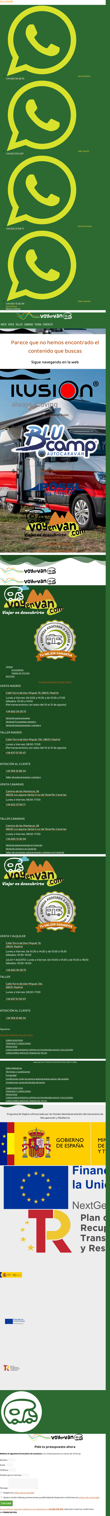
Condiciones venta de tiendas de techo (26, 1053)
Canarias (28, 324)
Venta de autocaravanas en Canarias (24, 845)
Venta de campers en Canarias (21, 849)
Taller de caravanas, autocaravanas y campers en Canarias (35, 852)
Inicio (3, 324)
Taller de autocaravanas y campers (23, 777)
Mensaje (4, 1488)
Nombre (4, 1460)
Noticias (10, 676)
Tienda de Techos (20, 673)
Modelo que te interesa (11, 1475)
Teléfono (4, 1470)
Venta (11, 324)
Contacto (48, 324)
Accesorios (17, 670)
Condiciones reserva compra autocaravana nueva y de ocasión (39, 1049)
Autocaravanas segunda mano (55, 543)
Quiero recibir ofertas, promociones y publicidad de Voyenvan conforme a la (51, 1497)
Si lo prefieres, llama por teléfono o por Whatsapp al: (24, 1509)
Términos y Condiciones (18, 1043)
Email (2, 1465)
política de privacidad (23, 1492)
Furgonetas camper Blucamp (55, 477)
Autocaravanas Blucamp (55, 470)
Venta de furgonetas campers (21, 722)
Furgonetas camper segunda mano (55, 550)
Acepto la (18, 1492)
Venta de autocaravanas (18, 718)
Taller (18, 324)
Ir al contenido (6, 1)
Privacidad (11, 1046)
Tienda (9, 666)
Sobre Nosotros (14, 1040)
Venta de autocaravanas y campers (23, 725)
